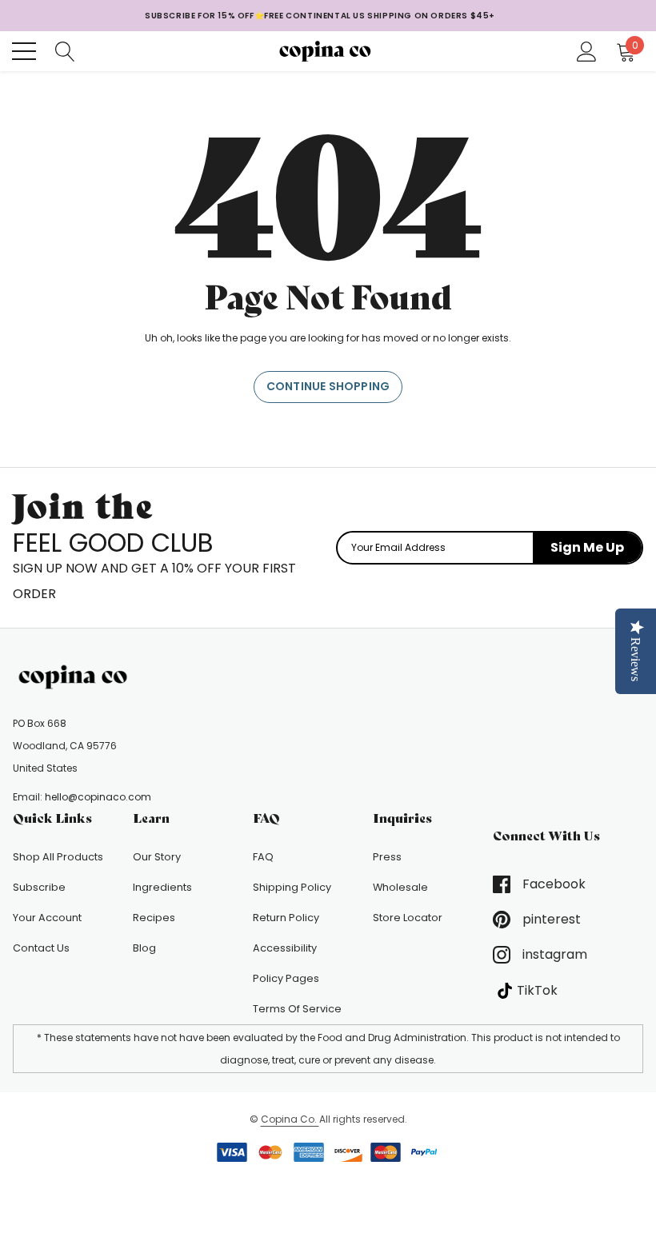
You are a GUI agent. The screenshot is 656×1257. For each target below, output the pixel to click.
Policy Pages (286, 978)
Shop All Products (58, 857)
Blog (144, 948)
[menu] (24, 51)
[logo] (328, 50)
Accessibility (285, 948)
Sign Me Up (587, 547)
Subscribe (39, 887)
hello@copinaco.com (98, 797)
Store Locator (407, 917)
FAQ (263, 857)
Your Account (47, 917)
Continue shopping (328, 386)
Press (387, 857)
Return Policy (286, 917)
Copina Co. (290, 1119)
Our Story (157, 857)
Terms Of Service (297, 1009)
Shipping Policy (292, 887)
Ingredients (162, 887)
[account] (587, 50)
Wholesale (400, 887)
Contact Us (41, 948)
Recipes (154, 917)
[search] (65, 50)
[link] (77, 677)
